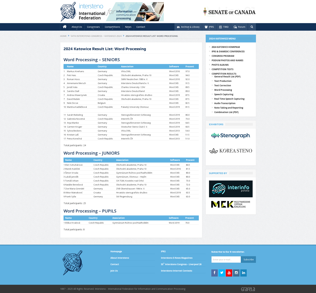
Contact (140, 26)
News (128, 26)
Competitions (112, 26)
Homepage (116, 251)
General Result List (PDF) (227, 76)
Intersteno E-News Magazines (176, 257)
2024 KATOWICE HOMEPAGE (226, 47)
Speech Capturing (223, 94)
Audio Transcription (225, 103)
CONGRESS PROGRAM (223, 55)
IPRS (211, 26)
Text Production (223, 81)
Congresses (93, 26)
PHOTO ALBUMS (220, 64)
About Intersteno (119, 257)
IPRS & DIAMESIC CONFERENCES (228, 51)
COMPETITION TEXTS (222, 69)
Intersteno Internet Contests (176, 270)
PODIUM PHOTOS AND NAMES (227, 60)
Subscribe (249, 259)
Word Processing (223, 89)
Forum (241, 26)
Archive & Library (190, 26)
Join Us (114, 270)
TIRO (225, 26)
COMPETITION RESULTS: (224, 73)
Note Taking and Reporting (228, 107)
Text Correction (222, 85)
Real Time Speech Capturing (229, 98)
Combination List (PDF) (226, 112)
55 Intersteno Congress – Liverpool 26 (181, 264)
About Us (77, 26)
